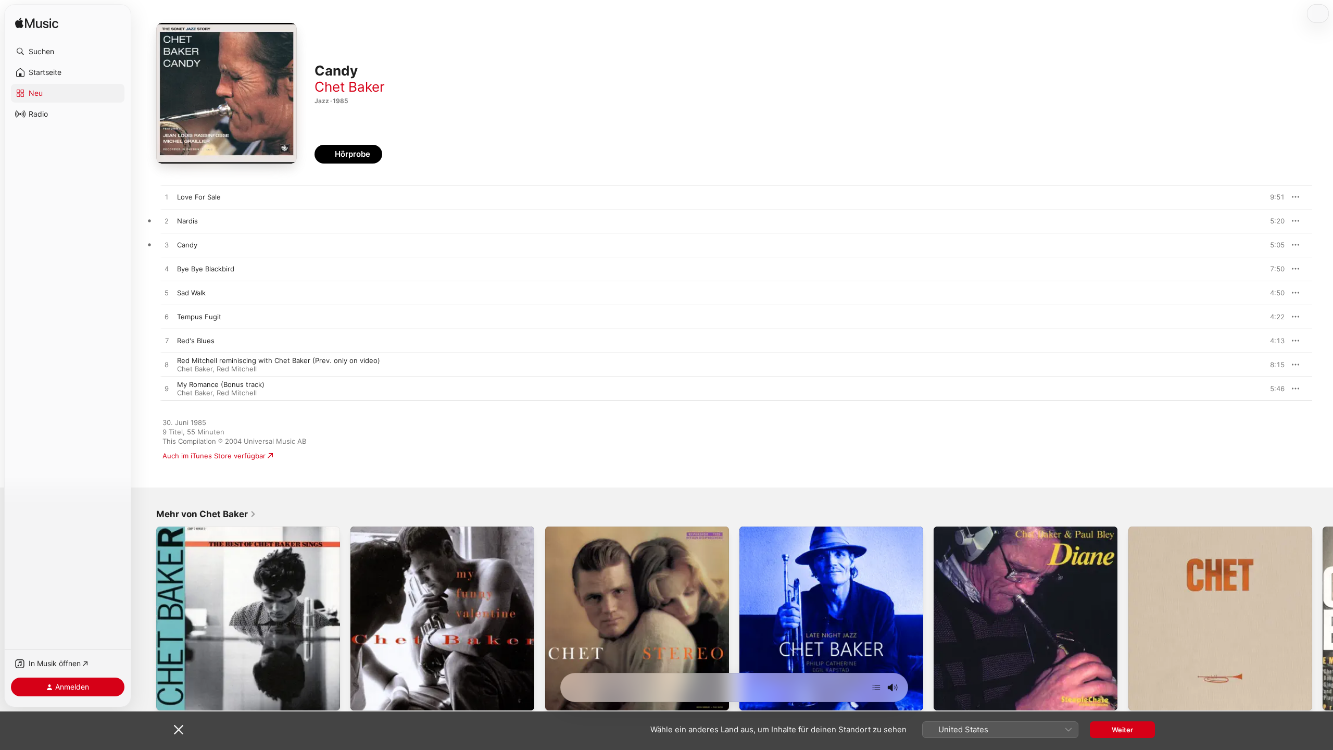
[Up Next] (876, 687)
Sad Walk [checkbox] (191, 293)
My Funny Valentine (382, 531)
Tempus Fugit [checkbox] (199, 316)
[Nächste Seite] (1322, 618)
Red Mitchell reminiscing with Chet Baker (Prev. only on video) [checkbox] (278, 360)
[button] (67, 51)
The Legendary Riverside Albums (1181, 531)
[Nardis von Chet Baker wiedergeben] (166, 221)
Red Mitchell (237, 369)
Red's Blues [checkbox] (196, 340)
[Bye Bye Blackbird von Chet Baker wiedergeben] (166, 269)
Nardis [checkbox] (187, 221)
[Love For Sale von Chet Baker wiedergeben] (166, 197)
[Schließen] (178, 729)
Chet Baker (350, 87)
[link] (206, 514)
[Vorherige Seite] (146, 618)
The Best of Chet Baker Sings (204, 531)
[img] (36, 24)
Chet (553, 531)
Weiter (1122, 730)
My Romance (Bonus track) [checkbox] (221, 384)
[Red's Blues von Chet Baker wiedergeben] (166, 341)
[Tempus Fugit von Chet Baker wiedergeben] (166, 317)
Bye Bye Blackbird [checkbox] (205, 269)
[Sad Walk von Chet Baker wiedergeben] (166, 293)
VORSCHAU (1270, 197)
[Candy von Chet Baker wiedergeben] (166, 245)
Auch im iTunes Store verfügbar (214, 456)
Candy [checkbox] (187, 245)
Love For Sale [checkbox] (199, 197)
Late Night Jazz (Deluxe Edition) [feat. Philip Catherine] (829, 531)
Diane (943, 531)
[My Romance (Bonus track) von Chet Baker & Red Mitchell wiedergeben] (166, 389)
